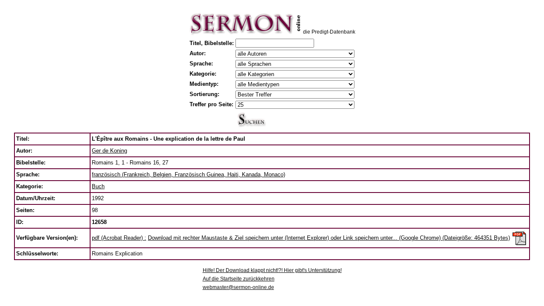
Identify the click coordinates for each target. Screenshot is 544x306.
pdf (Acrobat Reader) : (119, 238)
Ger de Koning (109, 150)
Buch (98, 186)
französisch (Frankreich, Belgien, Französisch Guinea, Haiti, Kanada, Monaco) (188, 174)
